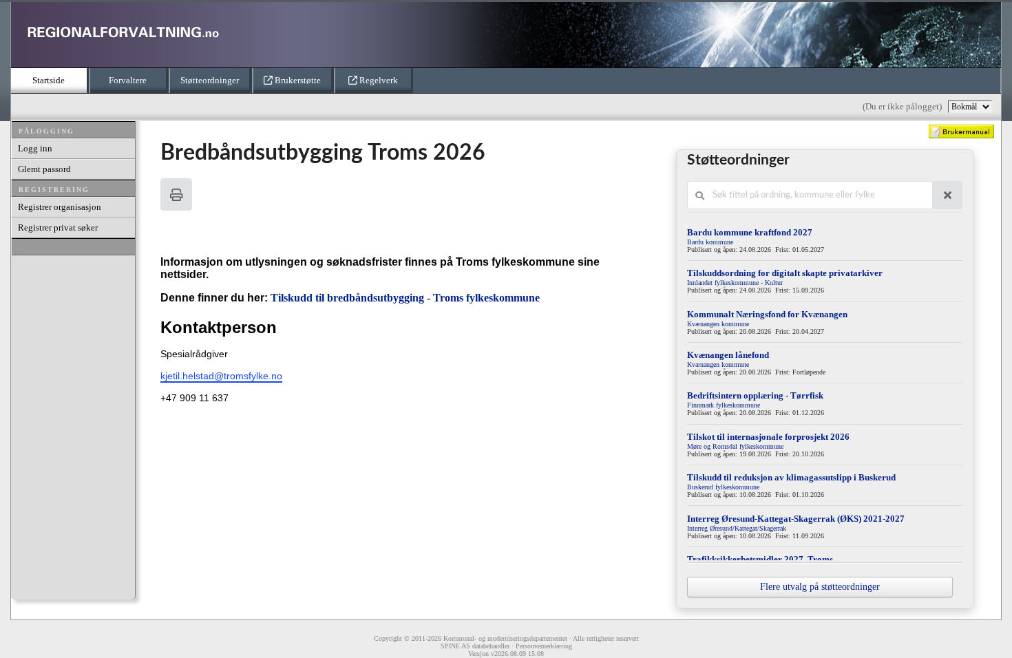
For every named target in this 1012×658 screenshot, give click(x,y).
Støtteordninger (209, 80)
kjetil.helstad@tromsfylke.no (221, 375)
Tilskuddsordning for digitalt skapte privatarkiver (785, 273)
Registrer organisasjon (59, 207)
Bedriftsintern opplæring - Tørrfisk (755, 395)
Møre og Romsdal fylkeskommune (735, 446)
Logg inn (35, 148)
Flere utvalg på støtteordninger (820, 587)
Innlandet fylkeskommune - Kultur (735, 282)
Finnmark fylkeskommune (723, 405)
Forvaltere (128, 80)
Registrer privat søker (58, 227)
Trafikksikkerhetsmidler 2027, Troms (760, 559)
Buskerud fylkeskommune (723, 487)
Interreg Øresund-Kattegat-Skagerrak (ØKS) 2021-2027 (796, 518)
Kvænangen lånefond (728, 355)
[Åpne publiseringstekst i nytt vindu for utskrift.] (176, 194)
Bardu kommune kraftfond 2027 (749, 232)
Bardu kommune (710, 242)
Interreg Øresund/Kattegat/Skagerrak (736, 528)
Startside (48, 80)
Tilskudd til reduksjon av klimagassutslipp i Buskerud (791, 477)
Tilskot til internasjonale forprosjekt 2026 (768, 437)
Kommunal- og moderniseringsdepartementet (505, 638)
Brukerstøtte (297, 80)
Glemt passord (44, 169)
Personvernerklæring (544, 646)
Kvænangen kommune (718, 324)
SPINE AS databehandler (475, 646)
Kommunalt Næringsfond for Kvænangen (767, 314)
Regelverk (377, 80)
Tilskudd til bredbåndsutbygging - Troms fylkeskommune (405, 298)
